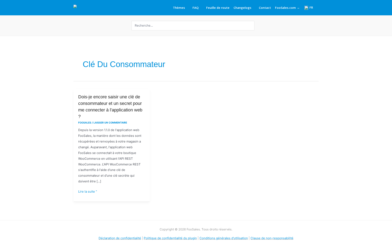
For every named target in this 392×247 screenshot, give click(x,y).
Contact (265, 8)
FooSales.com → (287, 8)
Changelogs (242, 8)
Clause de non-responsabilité (272, 238)
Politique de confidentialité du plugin (170, 238)
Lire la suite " (87, 191)
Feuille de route (217, 8)
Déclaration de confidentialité (120, 238)
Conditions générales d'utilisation (223, 238)
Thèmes (179, 8)
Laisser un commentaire (110, 122)
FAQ (196, 8)
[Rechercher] (251, 25)
